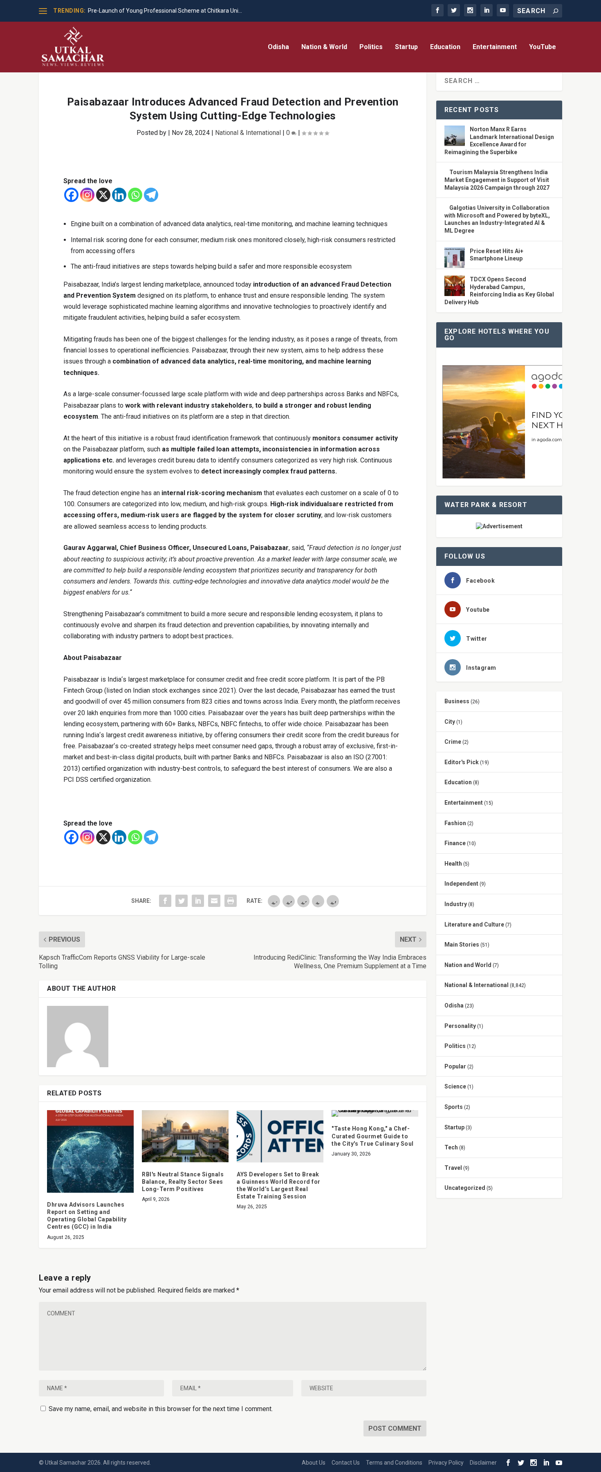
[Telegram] (151, 195)
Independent (461, 883)
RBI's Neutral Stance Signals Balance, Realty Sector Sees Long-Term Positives (183, 1181)
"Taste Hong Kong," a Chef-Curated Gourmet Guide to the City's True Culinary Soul (373, 1136)
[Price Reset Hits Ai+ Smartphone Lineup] (454, 258)
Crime (452, 741)
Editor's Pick (461, 762)
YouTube (542, 47)
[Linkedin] (119, 195)
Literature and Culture (474, 924)
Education (445, 47)
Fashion (455, 823)
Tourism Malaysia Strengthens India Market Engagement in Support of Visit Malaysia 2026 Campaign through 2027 (496, 180)
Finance (455, 843)
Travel (453, 1168)
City (449, 721)
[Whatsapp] (135, 195)
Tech (451, 1147)
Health (453, 863)
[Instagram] (87, 195)
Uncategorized (464, 1188)
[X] (103, 195)
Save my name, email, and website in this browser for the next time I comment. (161, 1409)
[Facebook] (71, 195)
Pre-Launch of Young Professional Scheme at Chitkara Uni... (165, 10)
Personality (460, 1026)
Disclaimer (483, 1462)
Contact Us (346, 1462)
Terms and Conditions (394, 1462)
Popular (455, 1066)
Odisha (278, 47)
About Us (313, 1462)
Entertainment (495, 47)
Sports (453, 1107)
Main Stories (461, 944)
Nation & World (324, 47)
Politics (371, 47)
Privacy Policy (446, 1462)
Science (455, 1086)
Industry (455, 904)
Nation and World (467, 965)
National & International (248, 133)
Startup (406, 47)
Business (456, 701)
